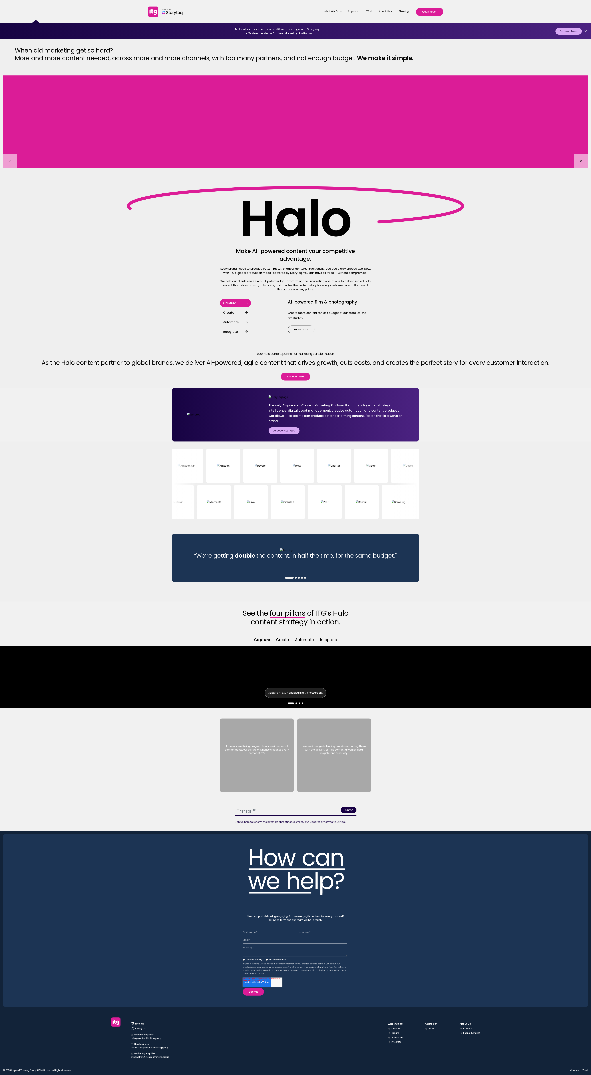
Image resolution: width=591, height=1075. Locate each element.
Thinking (404, 11)
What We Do (331, 11)
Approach (354, 11)
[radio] (252, 960)
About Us (384, 11)
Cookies (574, 1070)
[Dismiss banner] (585, 31)
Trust (585, 1070)
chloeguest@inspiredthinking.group (150, 1047)
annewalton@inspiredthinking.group (150, 1057)
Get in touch (429, 11)
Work (369, 11)
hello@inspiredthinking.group (146, 1038)
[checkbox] (295, 960)
